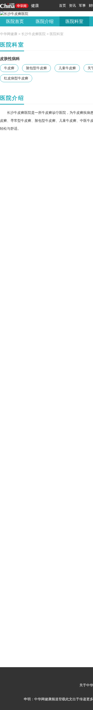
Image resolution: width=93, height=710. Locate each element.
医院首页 (15, 21)
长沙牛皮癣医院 (33, 34)
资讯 (72, 5)
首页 (62, 5)
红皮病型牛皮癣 (16, 78)
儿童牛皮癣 (67, 68)
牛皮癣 (9, 68)
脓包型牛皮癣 (36, 68)
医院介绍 (45, 21)
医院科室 (74, 21)
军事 (82, 5)
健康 (35, 5)
